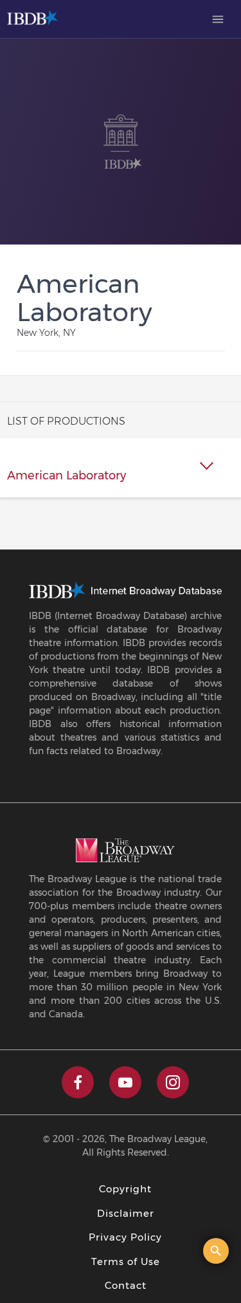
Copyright (125, 1189)
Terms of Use (125, 1261)
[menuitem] (218, 19)
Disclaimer (125, 1213)
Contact (126, 1285)
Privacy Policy (125, 1237)
